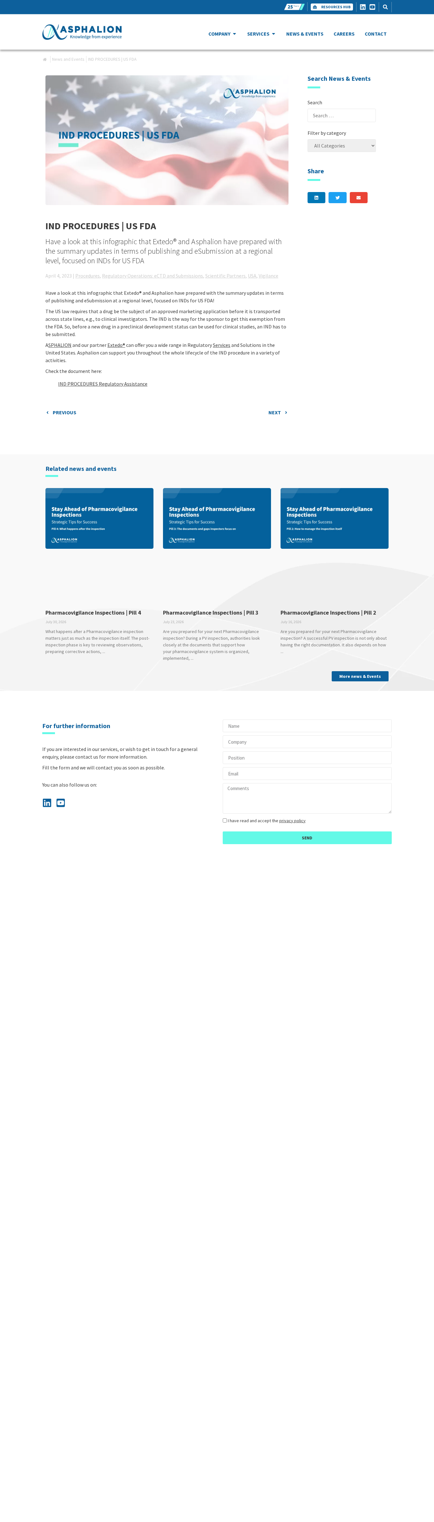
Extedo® (116, 345)
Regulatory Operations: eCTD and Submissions (152, 275)
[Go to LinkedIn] (364, 7)
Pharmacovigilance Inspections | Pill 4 (93, 612)
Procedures (87, 275)
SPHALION (59, 345)
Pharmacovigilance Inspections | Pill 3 (211, 612)
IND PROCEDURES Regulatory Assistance (102, 384)
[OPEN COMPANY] (234, 34)
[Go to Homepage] (82, 32)
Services (221, 345)
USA (252, 275)
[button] (385, 7)
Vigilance (268, 275)
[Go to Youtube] (374, 7)
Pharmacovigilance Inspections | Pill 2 (328, 612)
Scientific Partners (225, 275)
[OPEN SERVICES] (273, 34)
